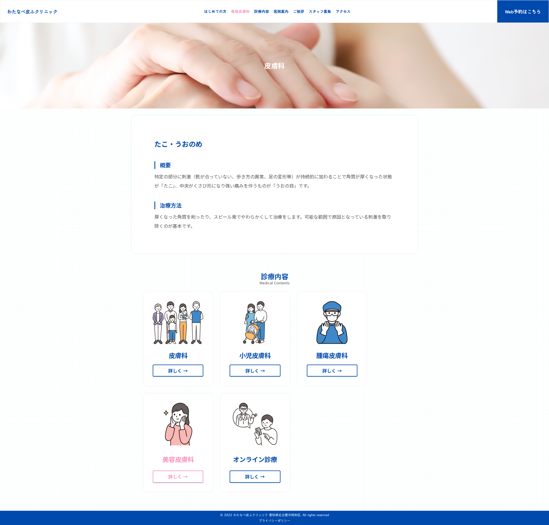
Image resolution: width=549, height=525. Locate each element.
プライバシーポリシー (274, 520)
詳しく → (178, 370)
